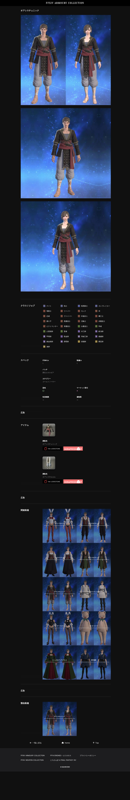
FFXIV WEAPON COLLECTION (32, 760)
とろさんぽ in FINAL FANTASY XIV (63, 760)
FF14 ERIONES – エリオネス (60, 755)
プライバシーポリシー (88, 755)
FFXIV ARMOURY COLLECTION (65, 3)
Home (67, 743)
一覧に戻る (37, 743)
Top (97, 743)
